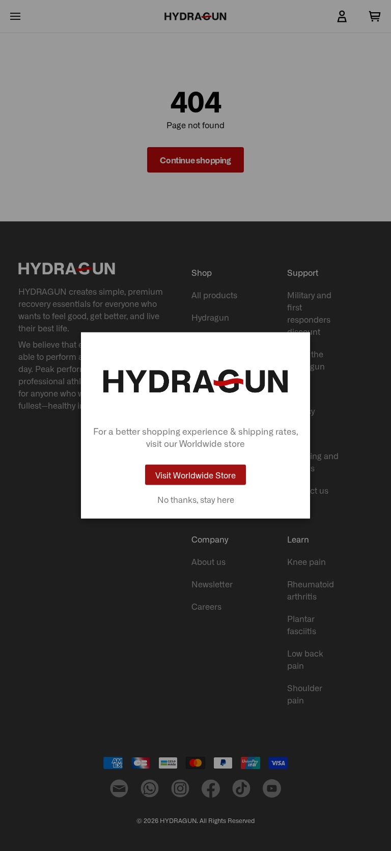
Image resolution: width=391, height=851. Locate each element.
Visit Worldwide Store (195, 475)
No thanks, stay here (195, 499)
